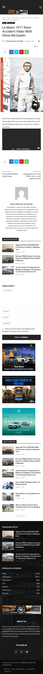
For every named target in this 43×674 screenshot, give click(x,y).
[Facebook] (11, 52)
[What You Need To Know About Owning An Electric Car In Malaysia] (8, 508)
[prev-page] (3, 278)
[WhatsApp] (26, 52)
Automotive (6, 251)
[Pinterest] (21, 52)
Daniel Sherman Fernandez (15, 41)
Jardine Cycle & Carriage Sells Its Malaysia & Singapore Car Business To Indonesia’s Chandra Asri (28, 270)
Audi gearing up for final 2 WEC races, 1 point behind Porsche (32, 176)
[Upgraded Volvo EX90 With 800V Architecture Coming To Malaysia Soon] (8, 248)
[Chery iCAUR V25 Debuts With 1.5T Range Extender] (8, 485)
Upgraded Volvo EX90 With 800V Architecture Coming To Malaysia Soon (28, 247)
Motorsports (16, 18)
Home (4, 18)
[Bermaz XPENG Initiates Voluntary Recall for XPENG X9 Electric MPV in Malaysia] (8, 259)
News (9, 18)
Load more (20, 516)
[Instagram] (21, 652)
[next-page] (7, 278)
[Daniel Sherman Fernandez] (3, 41)
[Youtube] (27, 652)
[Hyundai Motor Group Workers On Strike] (8, 497)
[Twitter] (16, 52)
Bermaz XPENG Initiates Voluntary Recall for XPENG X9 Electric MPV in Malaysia (28, 258)
